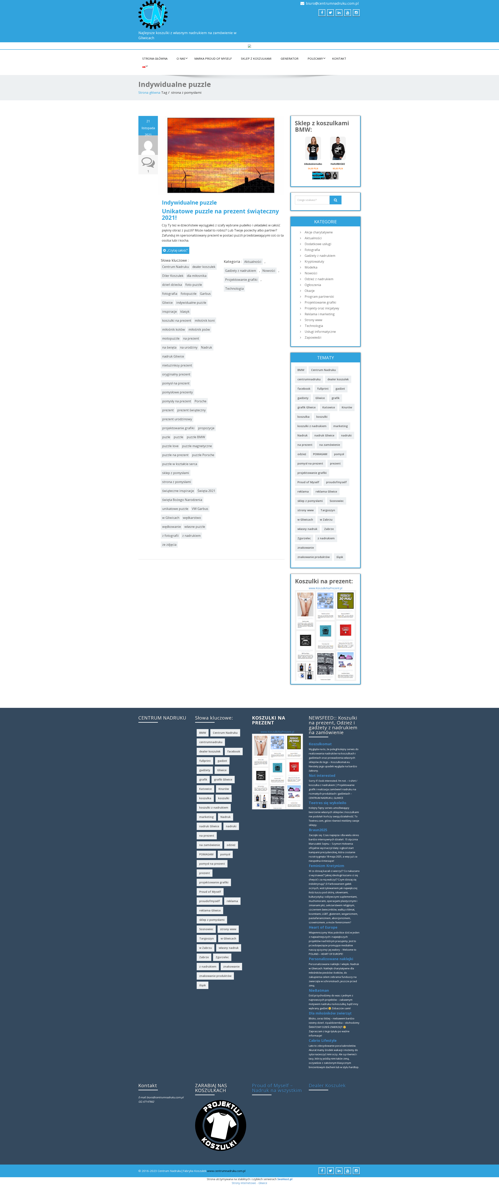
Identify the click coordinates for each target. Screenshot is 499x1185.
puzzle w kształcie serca (179, 464)
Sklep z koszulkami (256, 58)
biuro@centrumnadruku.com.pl (332, 3)
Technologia (234, 288)
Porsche (200, 401)
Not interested (322, 775)
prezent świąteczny (191, 410)
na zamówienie (329, 445)
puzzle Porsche (203, 455)
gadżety (303, 398)
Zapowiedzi (313, 337)
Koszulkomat (320, 744)
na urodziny (188, 347)
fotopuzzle (188, 293)
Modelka (311, 267)
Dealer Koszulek (327, 1085)
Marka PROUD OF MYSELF (213, 58)
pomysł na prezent (175, 383)
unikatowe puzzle (175, 509)
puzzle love (170, 446)
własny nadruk (307, 529)
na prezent (191, 338)
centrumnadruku (309, 379)
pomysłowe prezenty (177, 392)
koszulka (303, 417)
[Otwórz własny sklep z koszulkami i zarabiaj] (220, 1125)
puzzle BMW (196, 437)
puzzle (178, 437)
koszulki (321, 417)
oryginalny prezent (176, 374)
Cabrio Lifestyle (323, 1040)
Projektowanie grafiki (241, 279)
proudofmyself (336, 482)
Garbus (205, 293)
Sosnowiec (337, 501)
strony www (305, 510)
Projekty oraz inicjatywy (322, 308)
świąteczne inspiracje (178, 491)
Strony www (313, 320)
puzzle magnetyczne (197, 446)
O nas (181, 58)
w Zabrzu (326, 519)
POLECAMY (315, 58)
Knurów (347, 407)
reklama (303, 491)
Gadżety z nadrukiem (240, 270)
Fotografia (312, 250)
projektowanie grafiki (178, 428)
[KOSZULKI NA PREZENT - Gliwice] (325, 635)
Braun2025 (318, 829)
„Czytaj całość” (177, 250)
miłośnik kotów (173, 329)
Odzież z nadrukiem (319, 279)
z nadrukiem (191, 535)
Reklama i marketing (320, 314)
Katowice (328, 407)
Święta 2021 (206, 491)
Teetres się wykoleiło (327, 802)
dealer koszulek (203, 267)
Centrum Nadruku (175, 267)
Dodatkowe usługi (318, 244)
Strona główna (154, 58)
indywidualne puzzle (191, 302)
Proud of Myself (308, 482)
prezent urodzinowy (177, 419)
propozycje (206, 428)
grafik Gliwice (306, 407)
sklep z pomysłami (175, 473)
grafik (336, 398)
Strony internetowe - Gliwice (249, 1183)
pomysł (339, 454)
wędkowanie (171, 527)
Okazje (310, 291)
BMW (300, 370)
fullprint (323, 388)
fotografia (169, 293)
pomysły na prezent (176, 401)
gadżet (340, 388)
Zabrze (329, 529)
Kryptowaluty (314, 261)
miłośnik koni (205, 320)
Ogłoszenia (313, 285)
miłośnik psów (199, 329)
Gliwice (167, 302)
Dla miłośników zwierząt (330, 1013)
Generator (289, 58)
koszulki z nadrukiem (311, 426)
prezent (168, 410)
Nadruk (206, 347)
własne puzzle (194, 527)
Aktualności (252, 262)
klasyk (184, 311)
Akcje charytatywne (319, 232)
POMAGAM (320, 454)
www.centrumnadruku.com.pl (226, 1171)
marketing (340, 426)
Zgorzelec (304, 538)
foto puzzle (193, 285)
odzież (301, 454)
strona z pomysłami (176, 482)
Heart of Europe (323, 927)
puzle (166, 437)
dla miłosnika (196, 276)
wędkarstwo (192, 518)
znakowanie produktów (313, 557)
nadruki (346, 435)
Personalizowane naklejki (331, 958)
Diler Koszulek (172, 276)
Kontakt (339, 58)
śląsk (339, 557)
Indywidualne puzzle (189, 202)
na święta (169, 347)
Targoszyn (327, 510)
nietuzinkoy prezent (177, 365)
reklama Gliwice (326, 491)
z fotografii (170, 535)
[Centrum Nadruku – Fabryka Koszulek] (192, 14)
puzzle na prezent (175, 455)
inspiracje (169, 311)
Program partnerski (319, 296)
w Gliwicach (170, 518)
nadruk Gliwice (173, 356)
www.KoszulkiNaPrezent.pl (325, 588)
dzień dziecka (172, 285)
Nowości (268, 270)
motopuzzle (171, 338)
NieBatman (319, 990)
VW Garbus (200, 509)
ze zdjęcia (169, 544)
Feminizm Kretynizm (326, 865)
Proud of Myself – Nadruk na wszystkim (277, 1087)
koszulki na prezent (176, 320)
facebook (303, 388)
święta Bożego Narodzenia (182, 500)
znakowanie (305, 547)
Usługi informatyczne (320, 332)
